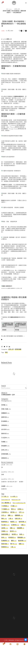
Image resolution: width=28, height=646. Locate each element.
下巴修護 (5, 506)
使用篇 (3, 405)
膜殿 (13, 540)
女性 (3, 515)
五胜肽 (20, 509)
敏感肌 (13, 521)
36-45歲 (14, 496)
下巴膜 (13, 506)
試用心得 (17, 9)
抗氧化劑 (18, 518)
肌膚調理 (5, 540)
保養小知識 (4, 409)
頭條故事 (4, 458)
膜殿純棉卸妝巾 (19, 96)
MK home (9, 9)
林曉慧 (3, 486)
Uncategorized (5, 401)
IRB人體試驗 (6, 503)
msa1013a (4, 472)
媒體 (10, 515)
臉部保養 (22, 540)
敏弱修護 (5, 521)
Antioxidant (5, 499)
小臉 (10, 518)
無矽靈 (15, 534)
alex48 (3, 464)
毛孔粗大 (5, 525)
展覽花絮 (4, 417)
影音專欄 (4, 421)
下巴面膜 (5, 509)
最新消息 (4, 433)
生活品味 (4, 437)
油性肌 (4, 528)
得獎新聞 (4, 425)
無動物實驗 (5, 534)
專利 (4, 518)
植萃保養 (22, 521)
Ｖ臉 (13, 547)
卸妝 (6, 352)
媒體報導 (4, 413)
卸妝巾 (5, 184)
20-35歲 (5, 496)
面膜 (21, 544)
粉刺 (4, 537)
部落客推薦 (18, 349)
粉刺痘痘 (12, 537)
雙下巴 (13, 544)
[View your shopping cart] (2, 3)
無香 (21, 534)
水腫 (23, 525)
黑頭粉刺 (5, 547)
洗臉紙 (4, 531)
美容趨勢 (4, 446)
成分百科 (4, 429)
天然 (21, 512)
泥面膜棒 (20, 528)
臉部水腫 (5, 544)
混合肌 (13, 531)
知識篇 (3, 441)
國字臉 (13, 512)
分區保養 (5, 512)
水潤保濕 (15, 525)
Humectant (16, 499)
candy (3, 30)
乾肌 (13, 509)
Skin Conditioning (19, 503)
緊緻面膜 (21, 537)
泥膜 (12, 528)
